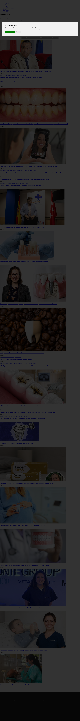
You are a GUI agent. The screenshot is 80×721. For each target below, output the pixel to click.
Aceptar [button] (7, 31)
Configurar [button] (18, 31)
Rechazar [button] (12, 31)
